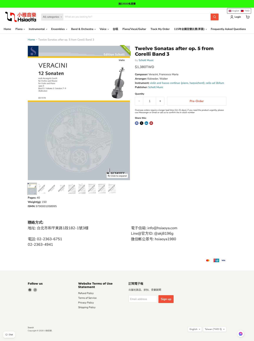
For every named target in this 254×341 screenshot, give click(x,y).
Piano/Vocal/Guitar (134, 29)
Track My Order (160, 29)
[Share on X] (141, 123)
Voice (103, 29)
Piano (19, 29)
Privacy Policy (86, 302)
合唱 (115, 29)
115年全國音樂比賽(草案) (189, 29)
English (193, 329)
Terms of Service (87, 298)
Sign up (166, 299)
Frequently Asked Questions (228, 29)
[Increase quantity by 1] (160, 101)
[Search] (215, 17)
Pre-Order (197, 101)
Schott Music (146, 60)
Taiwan (213, 329)
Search (31, 327)
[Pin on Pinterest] (151, 123)
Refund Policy (86, 293)
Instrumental (37, 29)
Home (7, 29)
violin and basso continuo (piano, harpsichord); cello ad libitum (187, 83)
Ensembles (58, 29)
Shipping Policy (87, 307)
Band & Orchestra (82, 29)
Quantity (139, 94)
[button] (240, 334)
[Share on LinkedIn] (146, 123)
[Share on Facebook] (136, 123)
